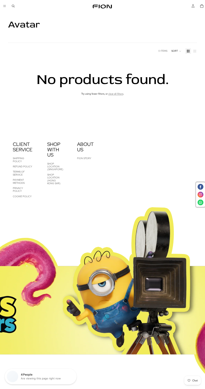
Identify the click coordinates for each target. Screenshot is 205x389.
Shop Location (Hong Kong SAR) (53, 179)
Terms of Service (19, 173)
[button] (176, 51)
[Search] (13, 6)
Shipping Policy (18, 160)
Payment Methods (19, 181)
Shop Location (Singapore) (55, 166)
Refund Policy (22, 166)
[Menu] (4, 6)
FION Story (84, 158)
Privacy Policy (18, 190)
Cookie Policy (22, 196)
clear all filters (115, 93)
